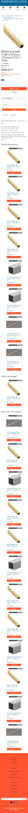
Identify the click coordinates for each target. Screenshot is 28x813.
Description (5, 115)
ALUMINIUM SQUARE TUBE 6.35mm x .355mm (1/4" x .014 (14, 307)
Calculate (14, 109)
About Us (14, 768)
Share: (3, 63)
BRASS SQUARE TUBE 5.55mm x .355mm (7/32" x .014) (13, 602)
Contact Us (14, 774)
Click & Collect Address (14, 771)
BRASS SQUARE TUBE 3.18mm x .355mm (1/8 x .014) (13, 251)
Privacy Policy (14, 785)
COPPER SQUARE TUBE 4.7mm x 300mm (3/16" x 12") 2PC (13, 363)
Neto (19, 810)
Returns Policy (14, 788)
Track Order (14, 763)
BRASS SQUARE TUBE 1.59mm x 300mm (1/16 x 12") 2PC (13, 166)
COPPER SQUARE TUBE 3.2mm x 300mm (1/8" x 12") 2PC (14, 335)
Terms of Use (14, 782)
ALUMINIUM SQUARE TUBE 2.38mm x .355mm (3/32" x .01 (14, 490)
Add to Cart (14, 88)
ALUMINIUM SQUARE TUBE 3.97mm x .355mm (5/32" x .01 (14, 574)
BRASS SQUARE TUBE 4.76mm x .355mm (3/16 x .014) (13, 222)
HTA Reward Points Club (14, 777)
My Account (14, 759)
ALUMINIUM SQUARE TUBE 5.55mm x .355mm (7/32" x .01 (14, 279)
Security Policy (14, 792)
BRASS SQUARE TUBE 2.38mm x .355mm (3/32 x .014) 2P (13, 194)
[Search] (2, 1)
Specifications (13, 115)
